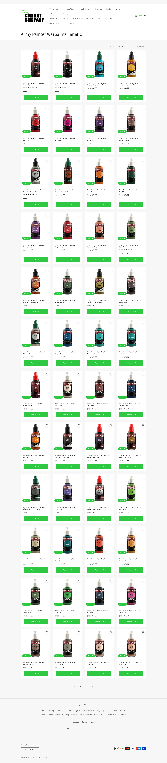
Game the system (74, 711)
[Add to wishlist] (47, 53)
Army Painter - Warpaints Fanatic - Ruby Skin (130, 663)
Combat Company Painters (50, 715)
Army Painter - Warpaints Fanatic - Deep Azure (66, 560)
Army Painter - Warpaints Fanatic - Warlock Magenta (34, 246)
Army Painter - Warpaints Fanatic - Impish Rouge (130, 612)
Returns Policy (99, 715)
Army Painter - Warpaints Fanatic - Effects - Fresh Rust (66, 191)
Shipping (50, 711)
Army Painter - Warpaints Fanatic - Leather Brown (130, 139)
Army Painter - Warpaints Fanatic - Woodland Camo (66, 301)
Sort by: (112, 46)
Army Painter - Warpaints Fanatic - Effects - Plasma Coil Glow (98, 84)
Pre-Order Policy (86, 715)
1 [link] (68, 686)
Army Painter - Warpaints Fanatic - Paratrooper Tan (34, 663)
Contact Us (122, 715)
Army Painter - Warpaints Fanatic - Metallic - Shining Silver (34, 191)
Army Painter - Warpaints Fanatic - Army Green (34, 612)
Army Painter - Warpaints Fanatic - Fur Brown (98, 405)
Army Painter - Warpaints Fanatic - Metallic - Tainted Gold (98, 301)
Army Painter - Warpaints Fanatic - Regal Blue (66, 353)
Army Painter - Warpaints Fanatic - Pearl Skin (66, 405)
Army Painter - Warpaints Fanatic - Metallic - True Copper (34, 301)
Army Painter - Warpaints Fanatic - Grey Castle (66, 663)
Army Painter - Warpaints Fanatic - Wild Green (66, 612)
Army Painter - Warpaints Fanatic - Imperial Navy (130, 405)
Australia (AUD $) (28, 750)
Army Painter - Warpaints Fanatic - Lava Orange (98, 191)
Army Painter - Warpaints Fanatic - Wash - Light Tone (130, 456)
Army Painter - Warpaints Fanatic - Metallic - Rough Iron (66, 456)
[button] (56, 9)
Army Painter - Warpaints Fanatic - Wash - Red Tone (34, 405)
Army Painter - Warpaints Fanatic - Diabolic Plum (98, 139)
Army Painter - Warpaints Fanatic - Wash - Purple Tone (98, 456)
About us (74, 715)
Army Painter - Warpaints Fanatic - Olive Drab (130, 246)
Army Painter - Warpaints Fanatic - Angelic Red (66, 246)
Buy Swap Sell (102, 711)
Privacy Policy (111, 715)
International (61, 711)
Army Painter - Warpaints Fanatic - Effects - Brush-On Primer (34, 508)
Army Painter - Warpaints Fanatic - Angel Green (130, 191)
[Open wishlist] (140, 16)
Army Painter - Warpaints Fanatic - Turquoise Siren (98, 353)
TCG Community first (117, 711)
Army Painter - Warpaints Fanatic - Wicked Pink (66, 139)
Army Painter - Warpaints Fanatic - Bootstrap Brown (130, 301)
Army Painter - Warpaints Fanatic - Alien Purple (66, 508)
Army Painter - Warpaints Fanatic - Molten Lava (98, 560)
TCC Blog (65, 715)
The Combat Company (32, 758)
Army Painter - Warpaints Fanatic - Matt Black (66, 84)
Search (42, 711)
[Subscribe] (101, 728)
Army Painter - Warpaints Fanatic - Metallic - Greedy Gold (130, 84)
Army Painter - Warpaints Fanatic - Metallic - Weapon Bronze (34, 456)
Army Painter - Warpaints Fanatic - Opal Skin (98, 663)
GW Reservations (89, 711)
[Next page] (98, 686)
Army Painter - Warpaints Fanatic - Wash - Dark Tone (34, 84)
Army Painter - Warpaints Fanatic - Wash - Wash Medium (98, 508)
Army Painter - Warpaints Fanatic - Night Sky (98, 612)
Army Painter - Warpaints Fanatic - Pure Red (34, 139)
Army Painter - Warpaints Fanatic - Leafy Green (130, 508)
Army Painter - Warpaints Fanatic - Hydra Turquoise (130, 353)
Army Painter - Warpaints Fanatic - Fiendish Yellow (130, 560)
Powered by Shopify (45, 758)
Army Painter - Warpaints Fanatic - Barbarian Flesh (98, 246)
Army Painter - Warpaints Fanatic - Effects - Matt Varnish (34, 353)
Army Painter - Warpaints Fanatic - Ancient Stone (34, 560)
